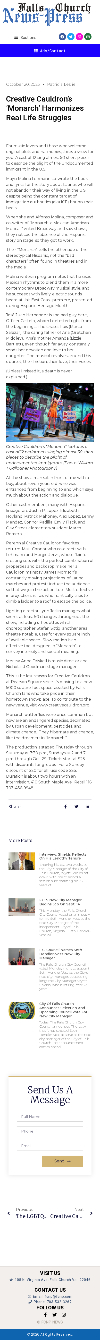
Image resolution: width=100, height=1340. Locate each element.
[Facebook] (62, 36)
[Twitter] (71, 36)
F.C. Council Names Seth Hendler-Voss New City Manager (60, 954)
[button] (25, 37)
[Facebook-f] (45, 1315)
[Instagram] (79, 36)
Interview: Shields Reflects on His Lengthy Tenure (62, 856)
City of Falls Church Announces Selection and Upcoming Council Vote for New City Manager (63, 1010)
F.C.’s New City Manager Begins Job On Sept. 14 (60, 902)
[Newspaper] (88, 36)
